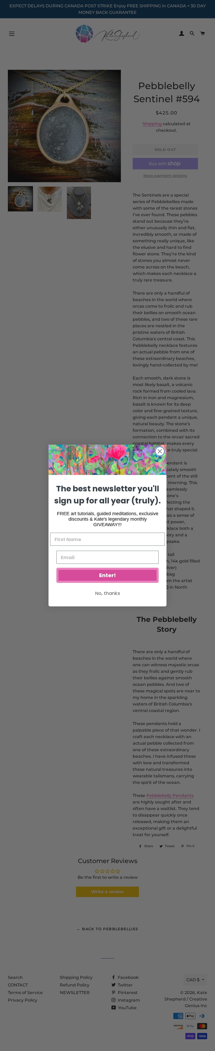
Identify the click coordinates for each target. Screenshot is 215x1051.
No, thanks (107, 593)
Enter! (107, 575)
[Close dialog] (159, 451)
